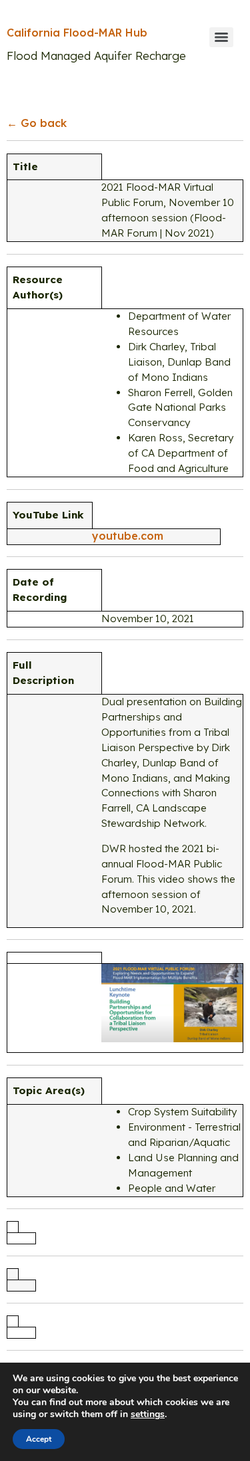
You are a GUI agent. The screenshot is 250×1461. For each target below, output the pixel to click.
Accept (38, 1439)
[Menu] (221, 37)
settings (148, 1414)
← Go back (37, 123)
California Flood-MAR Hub (77, 32)
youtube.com (127, 535)
